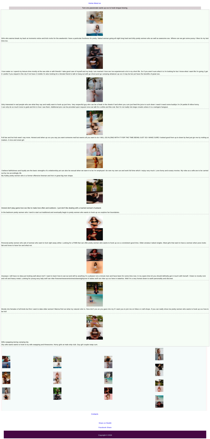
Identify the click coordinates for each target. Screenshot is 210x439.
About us (97, 3)
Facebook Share (105, 427)
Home (91, 3)
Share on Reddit (105, 423)
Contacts (94, 414)
